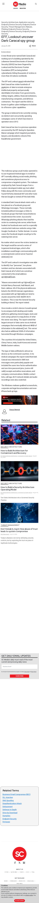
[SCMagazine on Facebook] (15, 862)
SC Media (6, 872)
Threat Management (17, 27)
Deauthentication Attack (12, 803)
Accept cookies (19, 900)
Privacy (33, 872)
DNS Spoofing (8, 800)
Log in (15, 8)
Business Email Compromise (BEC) (16, 794)
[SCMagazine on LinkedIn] (24, 862)
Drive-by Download (10, 813)
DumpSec (6, 816)
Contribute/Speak (13, 880)
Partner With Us (19, 883)
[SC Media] (19, 4)
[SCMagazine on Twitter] (19, 862)
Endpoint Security (10, 819)
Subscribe (19, 676)
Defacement (7, 807)
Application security (26, 22)
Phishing (4, 29)
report (20, 81)
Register (23, 8)
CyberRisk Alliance (14, 872)
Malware (29, 27)
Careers (27, 872)
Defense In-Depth (10, 810)
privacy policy (29, 895)
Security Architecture (9, 22)
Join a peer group (30, 880)
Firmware (6, 822)
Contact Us (22, 872)
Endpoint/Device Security (11, 24)
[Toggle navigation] (3, 4)
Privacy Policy (33, 671)
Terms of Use (26, 671)
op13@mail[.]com (8, 277)
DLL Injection (8, 797)
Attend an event (22, 880)
